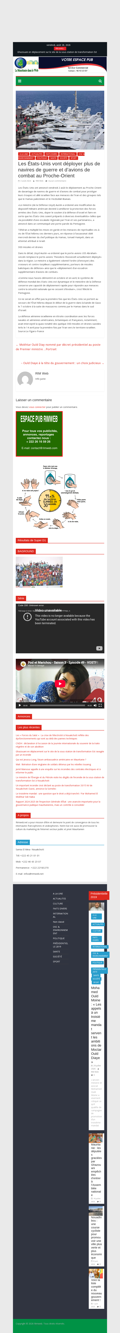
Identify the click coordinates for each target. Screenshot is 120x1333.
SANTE (53, 158)
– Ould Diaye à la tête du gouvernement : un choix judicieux (62, 363)
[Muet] (95, 705)
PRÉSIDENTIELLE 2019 (99, 970)
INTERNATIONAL (68, 154)
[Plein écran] (100, 705)
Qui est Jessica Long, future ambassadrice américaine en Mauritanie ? (51, 759)
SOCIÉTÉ (63, 158)
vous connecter (37, 406)
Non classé (58, 921)
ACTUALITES (37, 154)
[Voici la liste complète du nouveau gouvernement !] (96, 1270)
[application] (60, 628)
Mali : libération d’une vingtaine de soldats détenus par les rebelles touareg (53, 764)
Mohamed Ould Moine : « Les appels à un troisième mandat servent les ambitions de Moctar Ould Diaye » (96, 1025)
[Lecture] (19, 705)
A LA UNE (24, 154)
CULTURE (58, 903)
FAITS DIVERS (51, 154)
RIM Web (40, 181)
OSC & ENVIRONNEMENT (60, 930)
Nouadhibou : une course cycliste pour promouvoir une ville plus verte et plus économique (96, 1237)
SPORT (74, 158)
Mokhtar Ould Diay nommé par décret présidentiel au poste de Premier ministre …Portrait (58, 347)
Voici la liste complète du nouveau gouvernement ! (96, 1290)
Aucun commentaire (57, 181)
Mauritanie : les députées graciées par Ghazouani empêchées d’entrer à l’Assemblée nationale (96, 1170)
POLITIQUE (42, 158)
